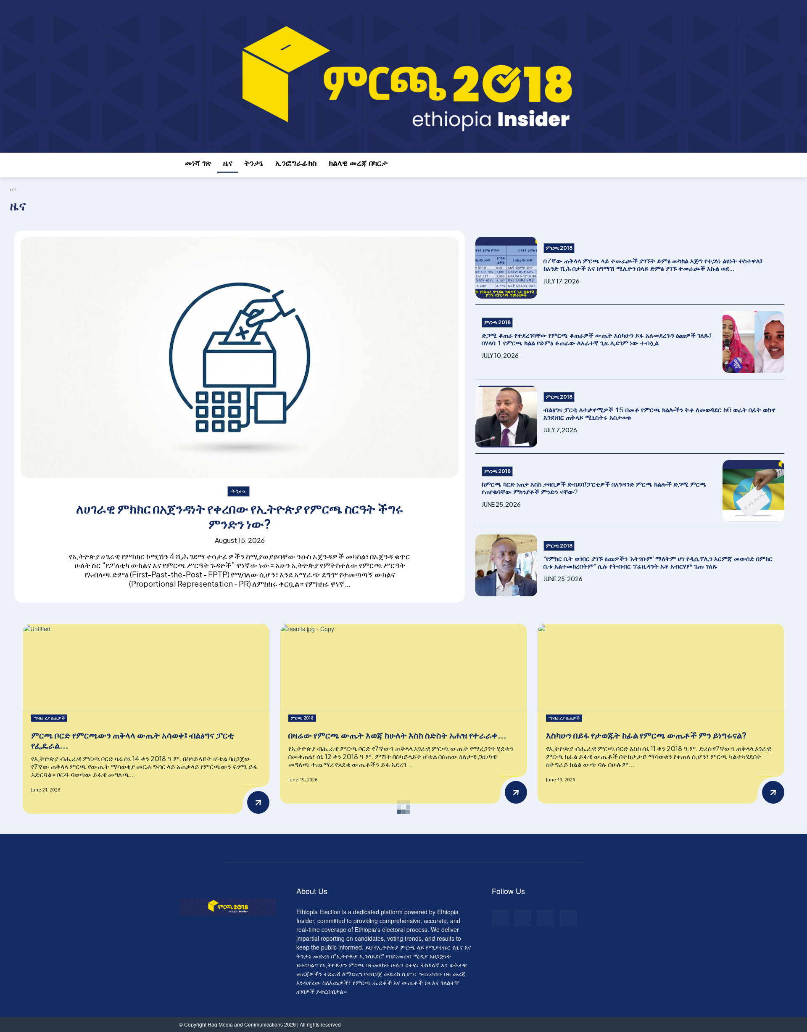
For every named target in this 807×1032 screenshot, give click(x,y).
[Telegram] (193, 6)
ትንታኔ (238, 491)
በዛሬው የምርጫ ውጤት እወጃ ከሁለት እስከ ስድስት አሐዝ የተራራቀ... (397, 735)
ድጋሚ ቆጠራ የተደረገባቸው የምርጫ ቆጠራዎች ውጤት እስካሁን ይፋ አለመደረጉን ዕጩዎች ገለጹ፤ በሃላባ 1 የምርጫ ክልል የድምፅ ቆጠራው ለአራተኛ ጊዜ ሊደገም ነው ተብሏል (597, 339)
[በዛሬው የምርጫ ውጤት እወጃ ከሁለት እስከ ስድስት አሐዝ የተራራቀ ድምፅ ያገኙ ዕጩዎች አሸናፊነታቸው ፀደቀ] (403, 667)
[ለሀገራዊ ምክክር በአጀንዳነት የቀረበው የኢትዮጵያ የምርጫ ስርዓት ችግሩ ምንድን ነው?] (240, 357)
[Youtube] (212, 6)
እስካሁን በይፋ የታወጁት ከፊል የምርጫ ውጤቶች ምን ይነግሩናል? (646, 735)
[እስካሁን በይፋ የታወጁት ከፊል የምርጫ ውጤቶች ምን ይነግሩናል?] (661, 667)
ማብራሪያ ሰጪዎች (49, 718)
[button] (619, 167)
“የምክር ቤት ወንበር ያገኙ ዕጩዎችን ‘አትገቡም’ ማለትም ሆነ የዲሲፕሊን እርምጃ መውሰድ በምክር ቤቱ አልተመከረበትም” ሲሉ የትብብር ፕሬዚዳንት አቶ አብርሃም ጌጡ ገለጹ (658, 562)
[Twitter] (203, 6)
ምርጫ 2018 (559, 248)
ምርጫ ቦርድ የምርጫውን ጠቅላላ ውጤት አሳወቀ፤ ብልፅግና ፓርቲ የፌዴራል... (132, 740)
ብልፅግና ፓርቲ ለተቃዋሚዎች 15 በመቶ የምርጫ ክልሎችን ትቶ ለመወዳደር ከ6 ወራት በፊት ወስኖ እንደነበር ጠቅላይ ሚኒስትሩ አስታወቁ (659, 413)
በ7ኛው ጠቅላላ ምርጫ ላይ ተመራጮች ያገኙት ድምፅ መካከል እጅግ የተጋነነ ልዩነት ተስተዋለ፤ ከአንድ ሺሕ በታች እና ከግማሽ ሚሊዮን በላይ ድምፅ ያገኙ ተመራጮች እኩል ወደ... (652, 265)
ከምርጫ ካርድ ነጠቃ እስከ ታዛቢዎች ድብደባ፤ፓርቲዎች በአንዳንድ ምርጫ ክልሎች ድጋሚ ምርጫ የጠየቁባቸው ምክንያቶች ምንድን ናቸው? (594, 488)
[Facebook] (184, 6)
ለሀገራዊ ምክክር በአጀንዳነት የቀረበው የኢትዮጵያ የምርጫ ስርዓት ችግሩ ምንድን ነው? (239, 516)
